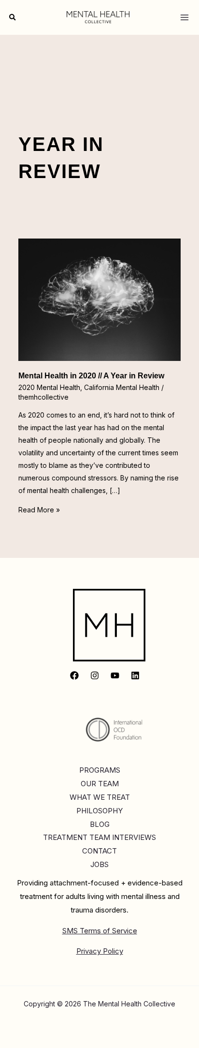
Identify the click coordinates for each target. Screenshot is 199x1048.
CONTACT (99, 850)
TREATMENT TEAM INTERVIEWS (99, 837)
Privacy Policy (99, 951)
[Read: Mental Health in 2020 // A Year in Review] (99, 299)
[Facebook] (74, 675)
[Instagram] (94, 675)
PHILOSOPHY (99, 810)
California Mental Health (121, 387)
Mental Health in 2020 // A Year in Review (91, 376)
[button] (13, 17)
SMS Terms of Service (99, 930)
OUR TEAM (100, 783)
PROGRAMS (99, 770)
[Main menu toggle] (184, 17)
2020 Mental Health (49, 387)
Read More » (39, 510)
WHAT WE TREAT (100, 797)
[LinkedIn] (135, 675)
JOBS (99, 864)
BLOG (100, 824)
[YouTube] (115, 675)
